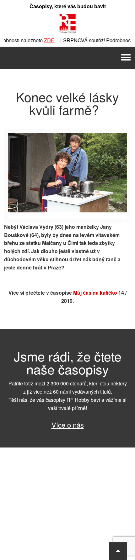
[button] (118, 551)
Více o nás (67, 425)
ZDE (46, 40)
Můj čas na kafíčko (95, 292)
